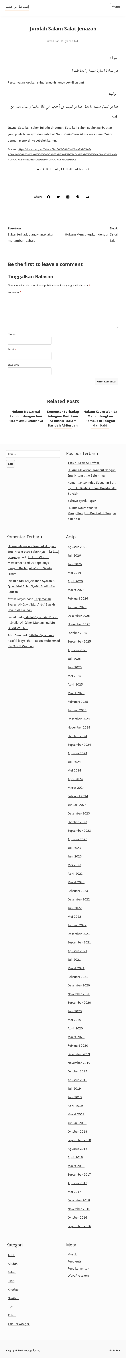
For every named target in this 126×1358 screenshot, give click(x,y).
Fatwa (12, 1272)
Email (12, 349)
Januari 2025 (77, 710)
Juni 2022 (75, 907)
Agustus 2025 (77, 649)
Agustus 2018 (77, 1148)
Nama (12, 334)
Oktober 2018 (77, 1131)
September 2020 (79, 1002)
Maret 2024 (76, 787)
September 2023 (79, 830)
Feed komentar (78, 1268)
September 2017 (79, 1174)
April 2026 (75, 581)
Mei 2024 (74, 770)
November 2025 (79, 624)
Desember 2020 (79, 985)
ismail (50, 41)
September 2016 (79, 1226)
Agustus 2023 (77, 839)
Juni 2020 (75, 1011)
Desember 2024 (79, 718)
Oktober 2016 (77, 1217)
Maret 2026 (76, 589)
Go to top (114, 1350)
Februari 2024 (78, 796)
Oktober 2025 (77, 632)
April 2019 (75, 1105)
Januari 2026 (77, 606)
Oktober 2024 (77, 735)
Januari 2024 (77, 804)
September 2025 (79, 641)
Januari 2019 (77, 1122)
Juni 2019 (75, 1097)
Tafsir (12, 1315)
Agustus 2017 (77, 1183)
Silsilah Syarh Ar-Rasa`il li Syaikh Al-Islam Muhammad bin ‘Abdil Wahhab (33, 622)
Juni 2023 (75, 856)
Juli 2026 (74, 555)
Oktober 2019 (77, 1071)
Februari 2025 (78, 701)
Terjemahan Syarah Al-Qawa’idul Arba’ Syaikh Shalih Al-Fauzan (32, 586)
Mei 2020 (74, 1019)
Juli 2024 (74, 761)
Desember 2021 (79, 933)
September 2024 (79, 744)
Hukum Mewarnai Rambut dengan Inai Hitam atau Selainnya (25, 416)
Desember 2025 (79, 615)
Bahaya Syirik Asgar (82, 500)
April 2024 (75, 778)
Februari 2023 (78, 890)
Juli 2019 (74, 1088)
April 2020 (75, 1028)
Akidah (13, 1263)
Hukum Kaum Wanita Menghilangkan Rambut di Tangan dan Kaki (92, 513)
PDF (10, 1306)
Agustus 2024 (77, 753)
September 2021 (79, 942)
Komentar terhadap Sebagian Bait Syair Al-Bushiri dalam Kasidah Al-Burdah (92, 488)
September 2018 (79, 1140)
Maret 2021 (76, 968)
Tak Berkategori (19, 1323)
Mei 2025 (74, 675)
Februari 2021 (78, 976)
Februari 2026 (78, 598)
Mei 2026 (74, 572)
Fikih (11, 1280)
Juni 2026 (75, 563)
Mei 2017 (74, 1191)
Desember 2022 (79, 899)
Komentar (14, 292)
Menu (116, 6)
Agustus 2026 (77, 546)
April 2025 (75, 684)
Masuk (72, 1254)
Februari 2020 (78, 1045)
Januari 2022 (77, 925)
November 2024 (79, 727)
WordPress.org (78, 1275)
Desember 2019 (79, 1054)
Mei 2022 (74, 916)
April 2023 (75, 873)
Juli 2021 (74, 959)
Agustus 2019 (77, 1079)
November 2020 (79, 993)
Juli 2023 (74, 847)
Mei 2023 (74, 864)
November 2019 (79, 1062)
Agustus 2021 (77, 950)
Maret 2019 (76, 1114)
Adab (11, 1255)
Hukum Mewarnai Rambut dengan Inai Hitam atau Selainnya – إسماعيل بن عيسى (33, 551)
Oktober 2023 (77, 821)
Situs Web (13, 364)
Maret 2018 (76, 1165)
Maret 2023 (76, 882)
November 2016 (79, 1208)
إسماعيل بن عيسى (17, 6)
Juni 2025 (75, 667)
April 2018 (75, 1157)
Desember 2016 (79, 1200)
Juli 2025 (74, 658)
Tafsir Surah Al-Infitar (84, 462)
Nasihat (13, 1298)
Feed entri (75, 1261)
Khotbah (13, 1289)
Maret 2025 (76, 692)
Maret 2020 (76, 1036)
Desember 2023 (79, 813)
